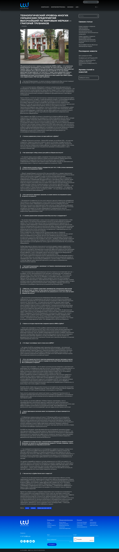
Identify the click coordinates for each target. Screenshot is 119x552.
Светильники (93, 522)
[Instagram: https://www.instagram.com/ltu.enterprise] (24, 541)
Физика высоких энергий (44, 508)
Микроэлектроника (66, 520)
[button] (97, 16)
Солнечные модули (81, 523)
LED (91, 520)
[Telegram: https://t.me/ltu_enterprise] (27, 541)
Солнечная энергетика (64, 528)
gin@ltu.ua (27, 536)
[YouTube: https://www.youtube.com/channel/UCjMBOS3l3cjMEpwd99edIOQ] (30, 541)
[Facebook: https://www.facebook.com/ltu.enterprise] (21, 541)
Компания (50, 520)
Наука (27, 508)
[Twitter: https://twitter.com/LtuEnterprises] (33, 541)
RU (96, 7)
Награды (49, 527)
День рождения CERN (85, 55)
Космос (79, 520)
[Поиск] (97, 2)
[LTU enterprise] (24, 5)
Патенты (49, 523)
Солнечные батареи (82, 522)
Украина (33, 508)
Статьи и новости (51, 525)
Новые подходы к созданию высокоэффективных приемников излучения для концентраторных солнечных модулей (87, 39)
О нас (48, 522)
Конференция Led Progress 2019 (88, 58)
